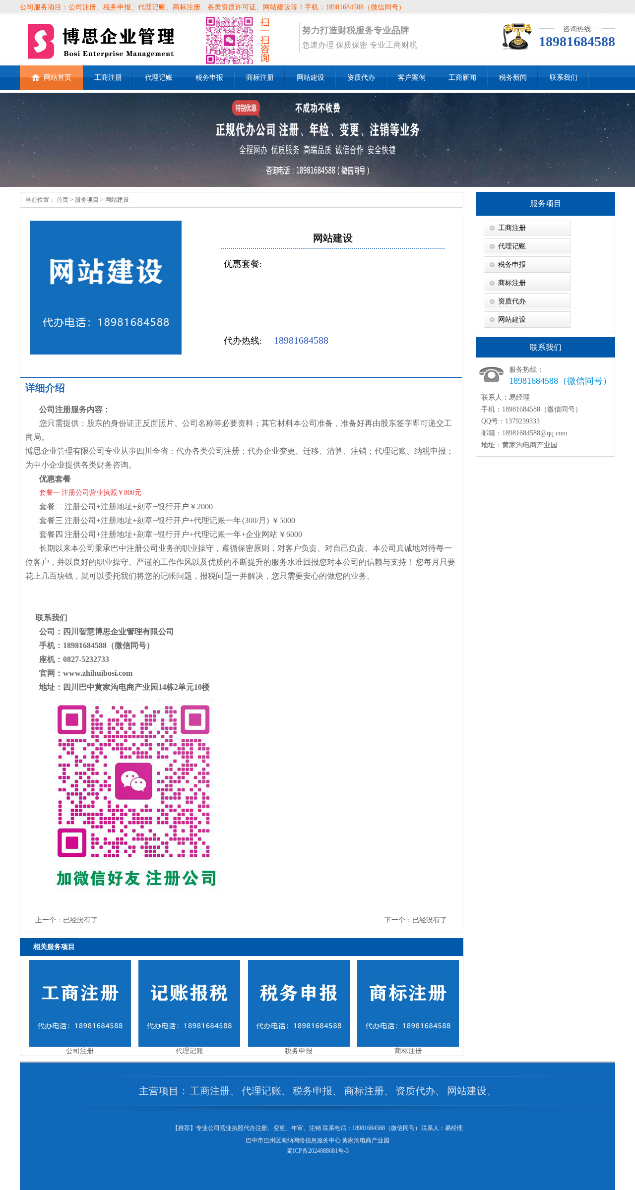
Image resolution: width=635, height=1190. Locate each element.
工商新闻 (462, 77)
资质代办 (361, 77)
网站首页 (57, 77)
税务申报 (209, 77)
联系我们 (563, 77)
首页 (61, 199)
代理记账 (159, 77)
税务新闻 (513, 77)
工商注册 (108, 77)
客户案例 (412, 77)
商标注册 (260, 77)
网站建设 (310, 77)
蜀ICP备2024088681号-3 (318, 1150)
